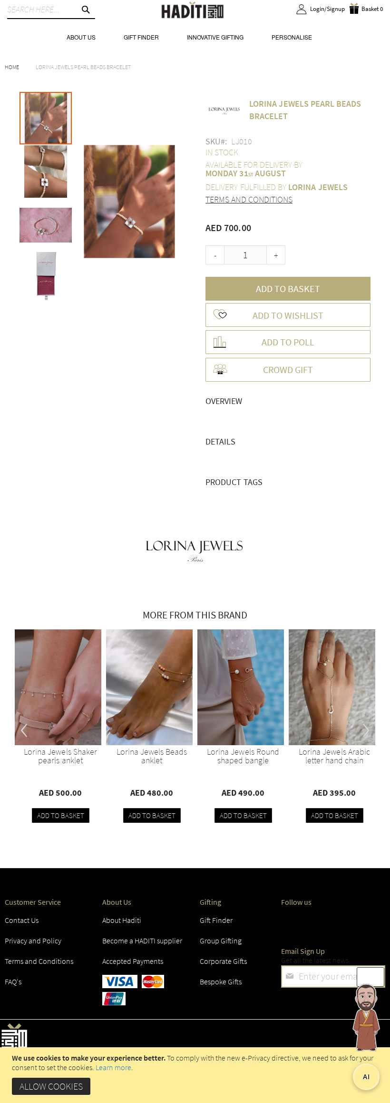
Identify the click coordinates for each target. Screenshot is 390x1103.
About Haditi (121, 920)
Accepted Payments (132, 961)
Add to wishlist (288, 315)
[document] (196, 1075)
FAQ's (13, 981)
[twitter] (307, 922)
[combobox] (51, 9)
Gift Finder (216, 920)
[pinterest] (373, 922)
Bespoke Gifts (221, 981)
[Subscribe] (370, 977)
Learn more (113, 1067)
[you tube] (356, 922)
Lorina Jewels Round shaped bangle (243, 756)
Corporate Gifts (223, 961)
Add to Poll (288, 342)
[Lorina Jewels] (195, 549)
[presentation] (24, 726)
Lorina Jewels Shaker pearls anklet (60, 756)
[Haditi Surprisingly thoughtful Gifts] (192, 10)
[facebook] (290, 922)
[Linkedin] (340, 922)
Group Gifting (221, 940)
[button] (46, 171)
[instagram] (323, 922)
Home (12, 67)
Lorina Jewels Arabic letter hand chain (334, 756)
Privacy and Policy (33, 940)
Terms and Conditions (248, 199)
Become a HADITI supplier (142, 940)
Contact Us (22, 920)
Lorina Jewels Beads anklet (152, 756)
